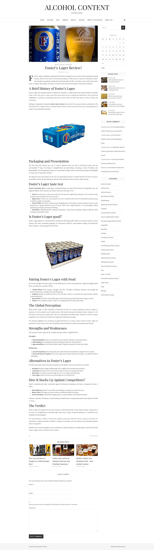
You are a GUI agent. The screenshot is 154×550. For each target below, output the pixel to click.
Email (31, 493)
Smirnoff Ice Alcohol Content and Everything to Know (111, 139)
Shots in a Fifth (105, 274)
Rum (102, 270)
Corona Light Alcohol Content (110, 217)
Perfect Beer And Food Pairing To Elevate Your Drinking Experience (61, 461)
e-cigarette (104, 225)
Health (73, 20)
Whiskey (103, 291)
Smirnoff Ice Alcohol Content (110, 278)
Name (31, 484)
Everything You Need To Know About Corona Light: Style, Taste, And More (116, 113)
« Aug (102, 68)
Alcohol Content (106, 184)
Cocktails (103, 209)
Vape (102, 287)
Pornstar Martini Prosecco (109, 266)
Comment (32, 508)
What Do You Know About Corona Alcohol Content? (115, 97)
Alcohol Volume (106, 192)
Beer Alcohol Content (63, 64)
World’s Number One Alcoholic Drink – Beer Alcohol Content (84, 461)
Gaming (65, 20)
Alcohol (50, 20)
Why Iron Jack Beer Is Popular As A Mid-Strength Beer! (39, 461)
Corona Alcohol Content (108, 213)
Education (104, 229)
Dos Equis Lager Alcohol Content (111, 221)
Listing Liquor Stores (107, 250)
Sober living (104, 282)
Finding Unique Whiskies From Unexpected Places (116, 89)
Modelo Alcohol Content (108, 258)
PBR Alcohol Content (107, 262)
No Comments (93, 436)
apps (58, 20)
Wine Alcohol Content (107, 295)
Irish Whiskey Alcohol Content (110, 245)
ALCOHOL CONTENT (77, 7)
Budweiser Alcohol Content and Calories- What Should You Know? (113, 151)
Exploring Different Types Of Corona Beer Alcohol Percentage (115, 81)
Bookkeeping (105, 200)
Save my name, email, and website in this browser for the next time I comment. (53, 504)
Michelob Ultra (105, 254)
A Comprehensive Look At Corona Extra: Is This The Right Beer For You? (116, 105)
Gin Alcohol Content (107, 237)
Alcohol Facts (105, 188)
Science (82, 20)
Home (42, 20)
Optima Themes (43, 546)
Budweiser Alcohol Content (109, 204)
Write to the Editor (94, 20)
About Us (108, 20)
